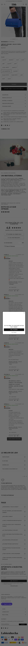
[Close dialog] (24, 313)
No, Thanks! (14, 332)
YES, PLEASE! (14, 329)
